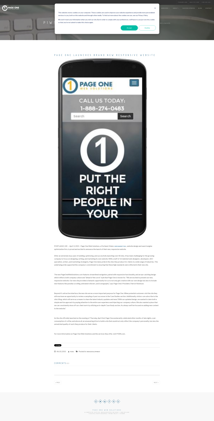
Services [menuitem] (164, 8)
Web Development (93, 351)
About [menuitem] (175, 8)
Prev (58, 382)
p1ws (72, 351)
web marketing (120, 246)
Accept (129, 28)
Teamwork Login (182, 2)
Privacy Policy (113, 413)
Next (156, 382)
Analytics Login (194, 2)
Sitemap (122, 413)
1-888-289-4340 (206, 2)
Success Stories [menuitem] (189, 8)
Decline (147, 28)
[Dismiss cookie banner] (155, 8)
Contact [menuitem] (208, 8)
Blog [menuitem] (200, 8)
